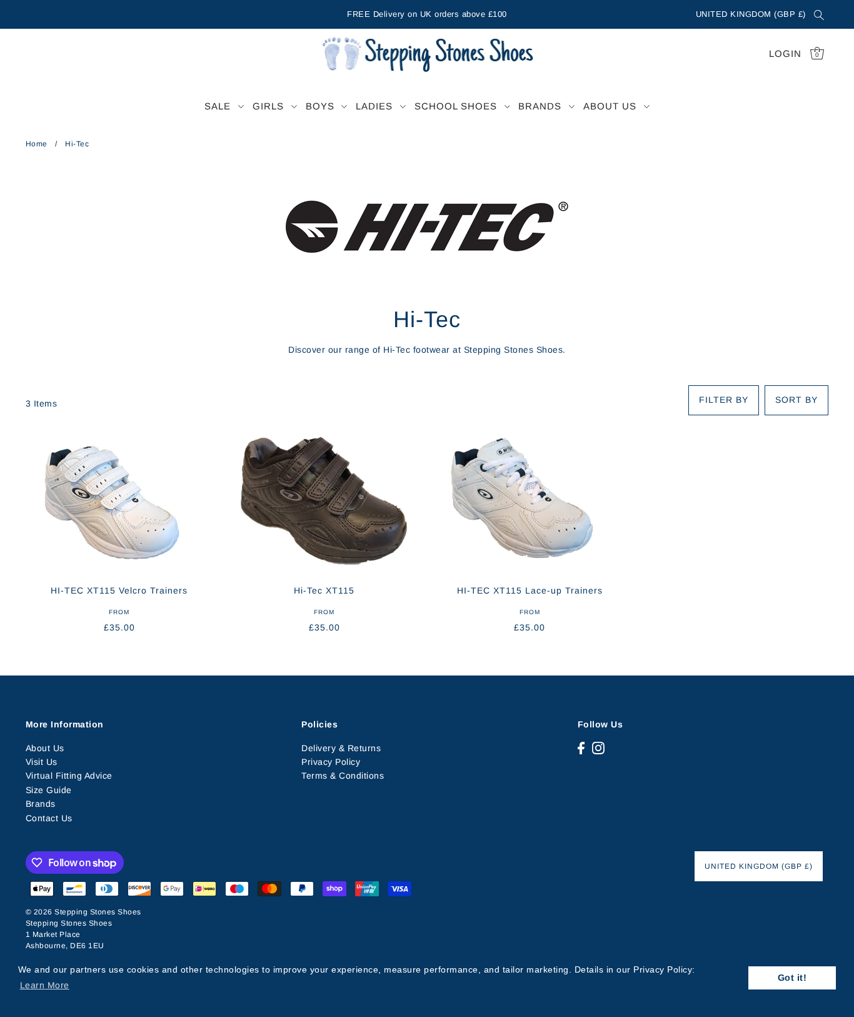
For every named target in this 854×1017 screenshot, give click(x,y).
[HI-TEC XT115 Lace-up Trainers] (529, 500)
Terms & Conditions (342, 776)
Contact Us (49, 818)
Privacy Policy (330, 762)
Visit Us (42, 762)
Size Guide (49, 790)
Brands (41, 804)
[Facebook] (581, 747)
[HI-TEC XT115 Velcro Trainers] (119, 500)
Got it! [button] (792, 978)
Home (37, 143)
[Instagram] (598, 747)
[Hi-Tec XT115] (324, 500)
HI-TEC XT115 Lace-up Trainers (530, 590)
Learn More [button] (44, 985)
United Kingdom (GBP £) (751, 14)
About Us (45, 748)
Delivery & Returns (341, 748)
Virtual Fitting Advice (69, 776)
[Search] (819, 14)
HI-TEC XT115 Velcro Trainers (119, 590)
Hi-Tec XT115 (324, 590)
